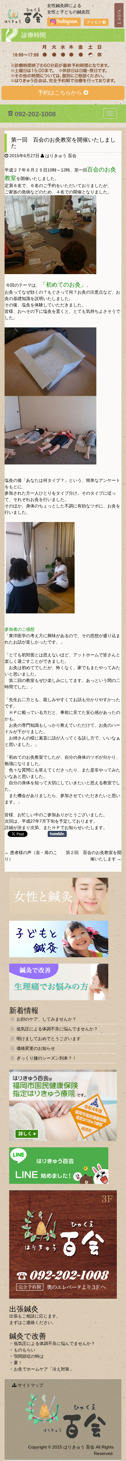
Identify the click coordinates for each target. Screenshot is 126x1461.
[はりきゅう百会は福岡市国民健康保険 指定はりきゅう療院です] (63, 1105)
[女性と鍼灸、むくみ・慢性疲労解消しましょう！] (58, 895)
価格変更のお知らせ (36, 1048)
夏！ (18, 1362)
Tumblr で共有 (57, 834)
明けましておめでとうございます (49, 1038)
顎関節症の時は (29, 1356)
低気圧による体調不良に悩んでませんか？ (57, 1028)
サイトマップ (30, 1385)
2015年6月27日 (24, 155)
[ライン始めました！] (58, 1165)
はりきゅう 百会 (60, 155)
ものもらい (24, 1349)
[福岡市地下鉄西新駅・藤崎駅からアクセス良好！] (63, 1244)
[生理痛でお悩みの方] (58, 981)
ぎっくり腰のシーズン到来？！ (46, 1058)
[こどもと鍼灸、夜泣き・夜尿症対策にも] (58, 938)
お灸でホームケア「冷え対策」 (44, 1369)
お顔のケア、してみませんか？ (46, 1019)
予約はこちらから (60, 93)
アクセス (94, 22)
